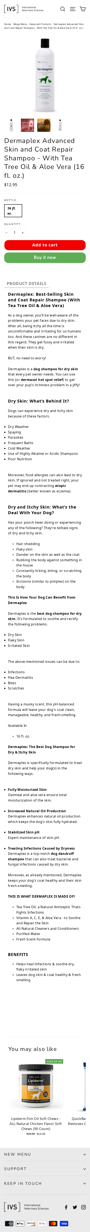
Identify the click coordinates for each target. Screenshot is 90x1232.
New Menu (17, 1154)
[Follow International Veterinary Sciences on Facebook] (66, 1207)
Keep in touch (23, 1183)
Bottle (10, 200)
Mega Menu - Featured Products (32, 24)
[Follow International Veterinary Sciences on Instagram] (83, 1207)
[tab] (26, 284)
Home (7, 24)
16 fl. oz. (11, 210)
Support (15, 1168)
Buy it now (45, 257)
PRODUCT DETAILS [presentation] (26, 283)
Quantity (12, 224)
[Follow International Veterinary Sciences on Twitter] (75, 1207)
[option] (45, 75)
